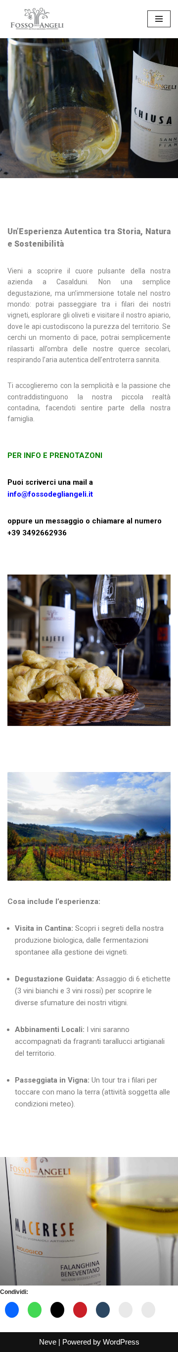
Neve (47, 1342)
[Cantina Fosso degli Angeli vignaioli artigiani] (37, 19)
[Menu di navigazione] (159, 18)
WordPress (121, 1342)
